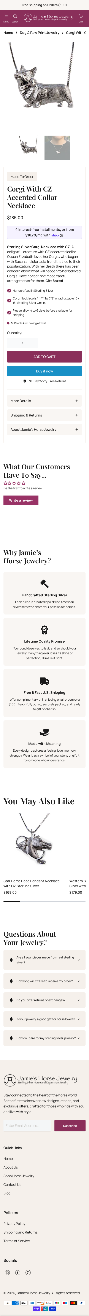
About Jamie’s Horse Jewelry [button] (33, 429)
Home (8, 32)
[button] (44, 960)
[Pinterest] (28, 1272)
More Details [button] (21, 400)
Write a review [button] (21, 500)
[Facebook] (18, 1272)
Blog (6, 1193)
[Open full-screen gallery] (44, 87)
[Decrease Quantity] (12, 343)
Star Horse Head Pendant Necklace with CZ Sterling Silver (31, 883)
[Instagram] (7, 1272)
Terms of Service (16, 1240)
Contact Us (12, 1184)
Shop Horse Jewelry (18, 1175)
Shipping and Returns (20, 1232)
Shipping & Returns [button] (26, 415)
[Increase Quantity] (33, 343)
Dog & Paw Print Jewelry (39, 32)
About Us (10, 1167)
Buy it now (44, 371)
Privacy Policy (14, 1223)
